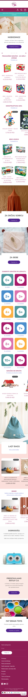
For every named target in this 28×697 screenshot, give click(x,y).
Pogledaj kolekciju (14, 46)
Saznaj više (14, 593)
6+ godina (7, 335)
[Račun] (17, 9)
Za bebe (7, 287)
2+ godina (7, 303)
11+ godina (20, 367)
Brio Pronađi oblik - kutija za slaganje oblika (21, 75)
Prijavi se (7, 652)
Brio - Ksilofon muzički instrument (7, 98)
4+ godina (7, 319)
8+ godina (7, 351)
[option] (14, 34)
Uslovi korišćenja (5, 661)
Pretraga (3, 658)
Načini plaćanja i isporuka (8, 666)
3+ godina (21, 303)
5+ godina (21, 319)
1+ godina (21, 287)
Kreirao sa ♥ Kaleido (14, 690)
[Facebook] (2, 684)
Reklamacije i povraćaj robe (8, 669)
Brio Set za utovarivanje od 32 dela (7, 158)
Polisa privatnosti (6, 663)
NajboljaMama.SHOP (19, 688)
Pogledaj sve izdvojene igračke (14, 373)
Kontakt (3, 671)
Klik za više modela (14, 449)
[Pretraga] (21, 9)
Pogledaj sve (14, 60)
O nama (3, 674)
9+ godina (21, 351)
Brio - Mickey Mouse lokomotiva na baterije (7, 178)
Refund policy (5, 679)
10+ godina (7, 367)
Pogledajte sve (14, 141)
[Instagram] (7, 684)
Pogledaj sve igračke (14, 630)
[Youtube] (5, 684)
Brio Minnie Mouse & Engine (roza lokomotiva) (20, 158)
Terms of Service (5, 676)
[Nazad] (2, 53)
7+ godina (21, 335)
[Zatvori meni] (2, 10)
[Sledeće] (26, 53)
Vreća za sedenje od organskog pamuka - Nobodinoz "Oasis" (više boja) (11, 479)
